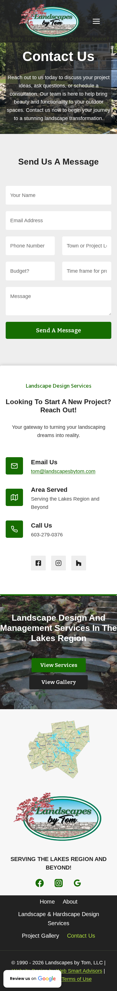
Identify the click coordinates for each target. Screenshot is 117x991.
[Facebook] (39, 883)
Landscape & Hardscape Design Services (58, 918)
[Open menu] (96, 21)
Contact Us (81, 936)
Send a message (58, 330)
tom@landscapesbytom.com (63, 471)
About (70, 901)
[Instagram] (58, 883)
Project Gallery (40, 936)
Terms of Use (77, 979)
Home (47, 901)
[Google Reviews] (77, 883)
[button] (32, 979)
